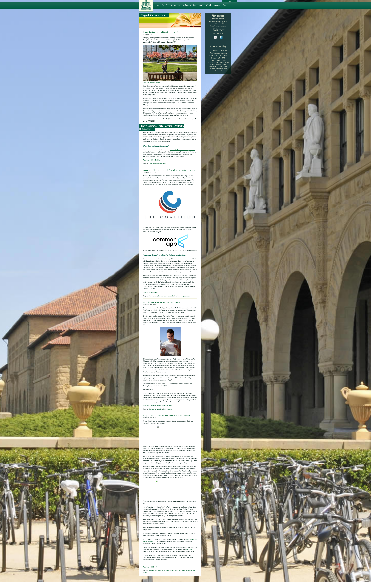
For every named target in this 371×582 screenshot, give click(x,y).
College (151, 409)
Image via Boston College (151, 82)
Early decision (161, 163)
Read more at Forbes (150, 292)
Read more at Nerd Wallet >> (152, 160)
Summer (223, 71)
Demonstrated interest (215, 60)
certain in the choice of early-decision (182, 150)
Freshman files (220, 62)
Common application (165, 296)
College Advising (189, 5)
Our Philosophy (162, 5)
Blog (224, 5)
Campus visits (217, 55)
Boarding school (163, 570)
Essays (224, 60)
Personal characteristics (218, 68)
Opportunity (222, 66)
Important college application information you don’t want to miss (169, 170)
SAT (211, 71)
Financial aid (211, 62)
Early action (153, 163)
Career (225, 55)
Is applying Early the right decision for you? (160, 32)
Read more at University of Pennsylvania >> (157, 405)
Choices (213, 58)
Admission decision (220, 51)
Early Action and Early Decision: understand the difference (166, 415)
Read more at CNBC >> (151, 567)
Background (175, 5)
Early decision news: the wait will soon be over (161, 302)
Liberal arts (218, 64)
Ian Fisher (189, 549)
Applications (153, 296)
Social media (217, 71)
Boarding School (205, 5)
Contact (217, 5)
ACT (210, 51)
